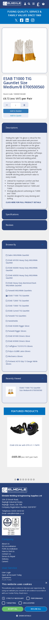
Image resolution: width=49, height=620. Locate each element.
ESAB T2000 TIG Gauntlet (18, 300)
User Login (6, 572)
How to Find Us (8, 551)
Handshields (13, 321)
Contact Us (6, 554)
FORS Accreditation (10, 549)
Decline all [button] (36, 609)
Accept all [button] (12, 609)
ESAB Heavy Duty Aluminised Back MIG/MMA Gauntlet (21, 284)
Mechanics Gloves (15, 356)
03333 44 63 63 (17, 511)
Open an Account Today (12, 575)
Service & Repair (8, 556)
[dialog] (24, 600)
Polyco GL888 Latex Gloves (19, 351)
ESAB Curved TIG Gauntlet (18, 311)
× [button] (46, 583)
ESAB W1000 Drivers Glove (19, 336)
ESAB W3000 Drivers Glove (19, 341)
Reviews (9, 225)
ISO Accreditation (9, 546)
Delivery (5, 559)
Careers (5, 561)
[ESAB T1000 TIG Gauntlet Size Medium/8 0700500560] (24, 50)
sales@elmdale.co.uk (15, 513)
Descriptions (12, 128)
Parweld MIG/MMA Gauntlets (20, 290)
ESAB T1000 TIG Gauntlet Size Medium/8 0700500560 (30, 389)
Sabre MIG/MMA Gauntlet (18, 255)
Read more (23, 593)
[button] (15, 479)
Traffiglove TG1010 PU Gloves (20, 346)
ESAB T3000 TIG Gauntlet (18, 306)
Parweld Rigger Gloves (17, 331)
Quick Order (7, 580)
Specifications (12, 214)
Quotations (6, 577)
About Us (5, 544)
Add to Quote (15, 115)
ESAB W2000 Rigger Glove (18, 326)
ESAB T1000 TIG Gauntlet (18, 295)
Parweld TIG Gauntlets (17, 316)
